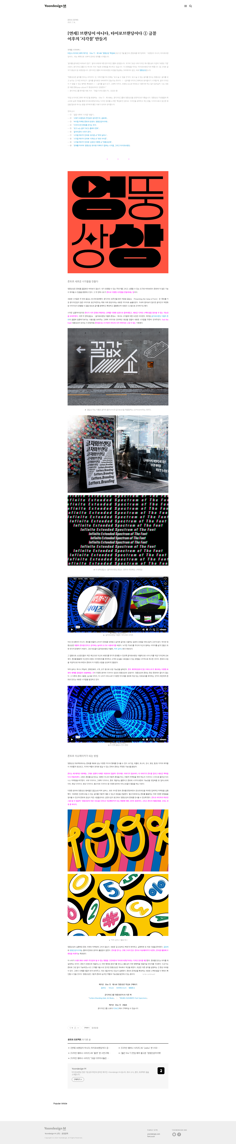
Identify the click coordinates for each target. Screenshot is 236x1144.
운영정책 (65, 1133)
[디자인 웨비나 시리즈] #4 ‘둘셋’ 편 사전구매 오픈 (91, 1053)
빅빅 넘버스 (118, 649)
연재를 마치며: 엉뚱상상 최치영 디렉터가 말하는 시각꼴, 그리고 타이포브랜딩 (102, 145)
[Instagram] (174, 1134)
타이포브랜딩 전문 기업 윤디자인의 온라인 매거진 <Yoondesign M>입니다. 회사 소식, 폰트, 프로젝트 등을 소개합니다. (110, 1073)
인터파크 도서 (121, 988)
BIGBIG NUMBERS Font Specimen (133, 998)
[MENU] (185, 6)
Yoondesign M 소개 (52, 1133)
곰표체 (166, 947)
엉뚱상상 (143, 70)
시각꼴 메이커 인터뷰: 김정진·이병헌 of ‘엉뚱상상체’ (92, 142)
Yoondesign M (79, 1068)
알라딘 (103, 988)
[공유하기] (75, 1028)
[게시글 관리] (78, 1028)
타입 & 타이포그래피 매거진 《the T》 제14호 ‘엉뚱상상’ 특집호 (91, 53)
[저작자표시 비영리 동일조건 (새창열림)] (95, 1028)
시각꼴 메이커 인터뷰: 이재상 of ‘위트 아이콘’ (90, 139)
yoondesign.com (153, 1134)
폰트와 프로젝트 (73, 20)
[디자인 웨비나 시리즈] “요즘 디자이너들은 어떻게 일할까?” (91, 1058)
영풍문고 (132, 988)
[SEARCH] (190, 6)
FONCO (116, 1008)
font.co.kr (151, 1136)
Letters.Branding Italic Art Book (101, 998)
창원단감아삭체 (75, 950)
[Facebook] (179, 1134)
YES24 (111, 988)
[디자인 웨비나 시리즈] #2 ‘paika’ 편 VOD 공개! (141, 1048)
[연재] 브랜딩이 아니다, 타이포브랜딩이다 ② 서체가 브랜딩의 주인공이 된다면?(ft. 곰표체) (91, 1048)
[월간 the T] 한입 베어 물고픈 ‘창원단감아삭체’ (141, 1053)
